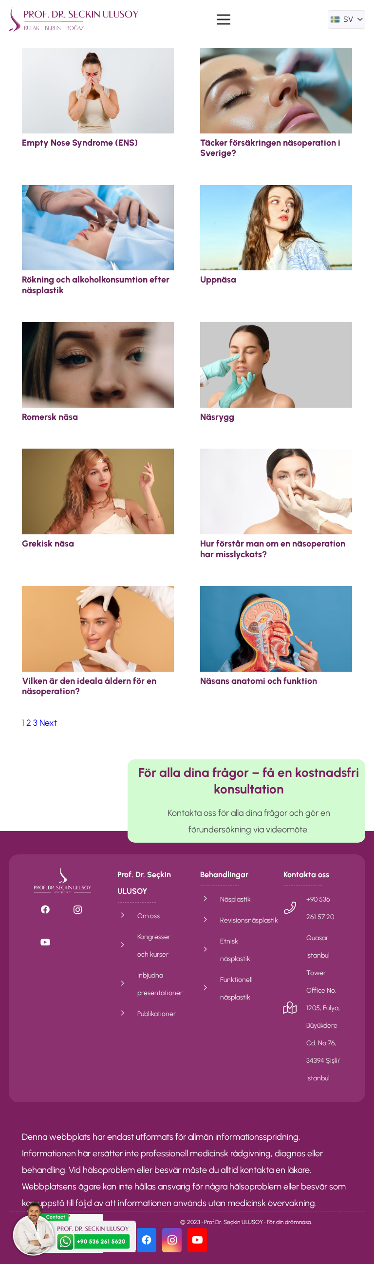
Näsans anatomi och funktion (258, 681)
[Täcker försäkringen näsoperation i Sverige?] (276, 56)
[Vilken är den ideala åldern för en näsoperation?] (98, 594)
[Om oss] (127, 915)
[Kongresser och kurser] (127, 945)
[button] (346, 19)
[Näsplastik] (210, 899)
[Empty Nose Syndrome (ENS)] (98, 56)
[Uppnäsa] (276, 193)
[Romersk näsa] (98, 330)
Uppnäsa (218, 279)
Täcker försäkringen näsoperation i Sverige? (270, 148)
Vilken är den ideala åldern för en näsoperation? (89, 686)
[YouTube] (45, 942)
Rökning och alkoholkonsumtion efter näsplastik (95, 285)
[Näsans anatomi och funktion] (276, 594)
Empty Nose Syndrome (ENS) (80, 142)
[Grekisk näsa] (98, 457)
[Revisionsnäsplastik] (210, 920)
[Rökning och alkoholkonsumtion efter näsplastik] (98, 193)
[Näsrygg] (276, 330)
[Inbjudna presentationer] (127, 984)
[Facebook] (45, 910)
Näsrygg (217, 417)
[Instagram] (78, 910)
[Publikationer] (127, 1013)
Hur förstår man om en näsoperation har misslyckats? (272, 549)
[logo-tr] (73, 19)
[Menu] (223, 19)
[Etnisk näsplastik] (210, 950)
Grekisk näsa (48, 543)
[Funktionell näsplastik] (210, 988)
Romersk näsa (50, 417)
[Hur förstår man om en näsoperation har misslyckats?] (276, 457)
